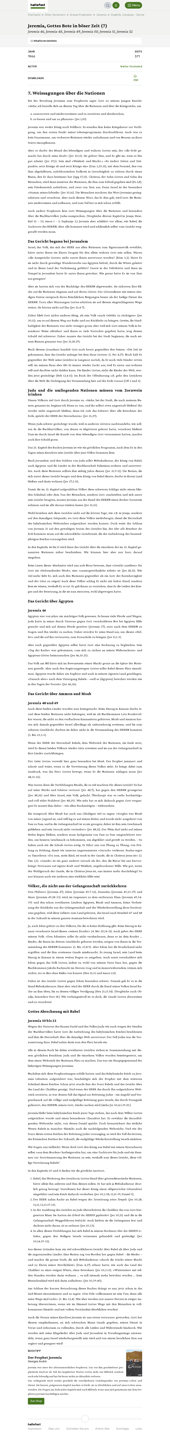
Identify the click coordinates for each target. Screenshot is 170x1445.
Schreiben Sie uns (77, 1428)
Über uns (53, 1428)
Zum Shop (36, 1401)
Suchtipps (122, 1428)
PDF (136, 80)
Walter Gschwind (131, 66)
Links (139, 1428)
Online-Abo (102, 1428)
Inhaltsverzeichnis (45, 40)
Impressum (35, 1428)
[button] (108, 5)
